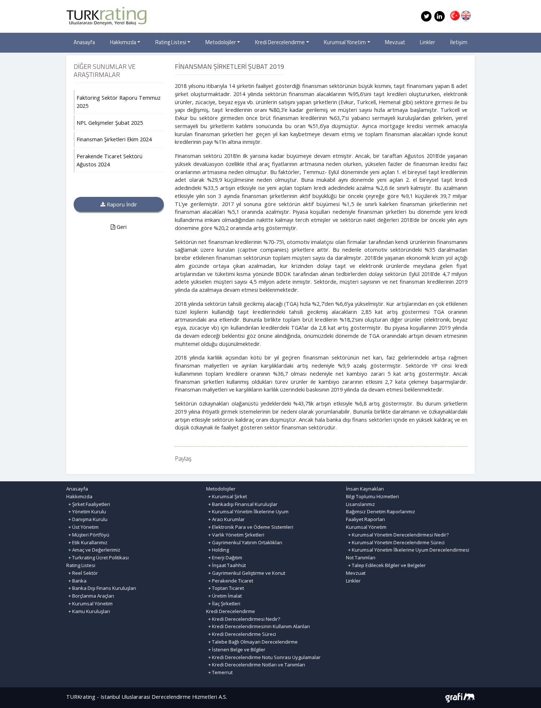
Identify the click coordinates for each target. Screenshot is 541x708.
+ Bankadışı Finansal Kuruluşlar (241, 504)
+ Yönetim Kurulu (86, 511)
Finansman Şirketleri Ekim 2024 (114, 139)
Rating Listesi (80, 565)
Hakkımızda (79, 496)
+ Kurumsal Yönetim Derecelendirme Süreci (395, 542)
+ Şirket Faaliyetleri (88, 504)
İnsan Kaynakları (365, 488)
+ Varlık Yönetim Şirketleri (235, 534)
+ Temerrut (219, 672)
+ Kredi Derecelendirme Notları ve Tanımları (255, 664)
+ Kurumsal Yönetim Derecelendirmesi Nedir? (397, 534)
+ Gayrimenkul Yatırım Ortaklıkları (244, 542)
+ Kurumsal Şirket (226, 496)
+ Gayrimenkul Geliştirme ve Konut (245, 573)
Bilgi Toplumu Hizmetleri (372, 496)
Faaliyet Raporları (365, 519)
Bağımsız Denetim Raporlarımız (380, 511)
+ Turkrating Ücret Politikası (97, 557)
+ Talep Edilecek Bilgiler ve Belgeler (386, 565)
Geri (121, 226)
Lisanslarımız (360, 504)
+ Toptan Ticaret (225, 588)
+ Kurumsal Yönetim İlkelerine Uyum (247, 511)
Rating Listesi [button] (170, 42)
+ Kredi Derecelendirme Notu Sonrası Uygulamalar (263, 657)
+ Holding (217, 549)
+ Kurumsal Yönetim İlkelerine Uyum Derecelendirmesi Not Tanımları (407, 553)
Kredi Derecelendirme (230, 611)
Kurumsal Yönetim (366, 527)
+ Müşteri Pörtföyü (87, 534)
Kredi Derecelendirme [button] (280, 42)
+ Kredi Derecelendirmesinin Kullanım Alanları (258, 626)
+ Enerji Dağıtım (224, 557)
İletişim (458, 42)
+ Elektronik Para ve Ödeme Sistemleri (249, 527)
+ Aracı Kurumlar (225, 519)
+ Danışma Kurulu (86, 519)
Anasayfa (84, 42)
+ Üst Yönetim (82, 527)
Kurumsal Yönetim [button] (345, 42)
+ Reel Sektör (82, 573)
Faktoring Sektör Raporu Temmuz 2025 (118, 101)
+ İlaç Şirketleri (223, 603)
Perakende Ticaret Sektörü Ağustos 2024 (109, 160)
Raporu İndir (121, 204)
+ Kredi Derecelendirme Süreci (241, 634)
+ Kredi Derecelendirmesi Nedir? (243, 619)
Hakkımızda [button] (123, 42)
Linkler (427, 42)
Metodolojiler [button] (220, 42)
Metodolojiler (221, 488)
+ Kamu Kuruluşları (88, 611)
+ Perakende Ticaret (229, 580)
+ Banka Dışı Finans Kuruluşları (101, 588)
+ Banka (76, 580)
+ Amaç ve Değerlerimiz (93, 549)
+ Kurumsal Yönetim (89, 603)
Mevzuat (395, 42)
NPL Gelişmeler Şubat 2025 (110, 122)
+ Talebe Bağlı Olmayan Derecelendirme (252, 641)
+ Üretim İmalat (224, 595)
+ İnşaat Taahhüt (226, 565)
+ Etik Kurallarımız (86, 542)
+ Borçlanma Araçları (90, 595)
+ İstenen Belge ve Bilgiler (235, 649)
